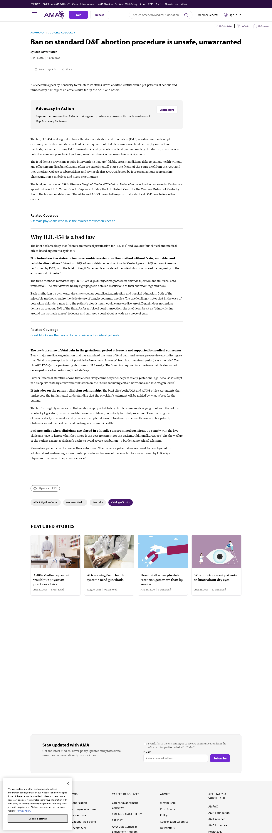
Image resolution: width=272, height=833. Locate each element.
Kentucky (98, 502)
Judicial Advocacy (61, 32)
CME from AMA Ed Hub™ (56, 4)
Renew (99, 15)
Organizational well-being (80, 821)
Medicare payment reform (80, 809)
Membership (168, 803)
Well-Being (131, 4)
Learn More (167, 109)
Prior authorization (75, 803)
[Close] (68, 783)
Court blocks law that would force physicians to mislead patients (75, 335)
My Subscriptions (225, 26)
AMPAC (213, 806)
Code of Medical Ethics (174, 821)
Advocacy (38, 32)
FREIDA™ (35, 4)
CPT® (150, 4)
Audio (159, 4)
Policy (164, 815)
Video (184, 4)
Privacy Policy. (24, 810)
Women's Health (75, 502)
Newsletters (171, 4)
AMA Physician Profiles (110, 4)
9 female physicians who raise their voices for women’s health (73, 221)
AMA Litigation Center (45, 502)
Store (142, 4)
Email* (147, 752)
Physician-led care (75, 815)
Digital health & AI (75, 828)
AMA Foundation (219, 813)
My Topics (245, 26)
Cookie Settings (38, 818)
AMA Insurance (217, 825)
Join (78, 15)
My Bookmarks (263, 26)
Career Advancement (83, 4)
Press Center (167, 809)
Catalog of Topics (120, 502)
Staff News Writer (45, 52)
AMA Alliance (216, 819)
